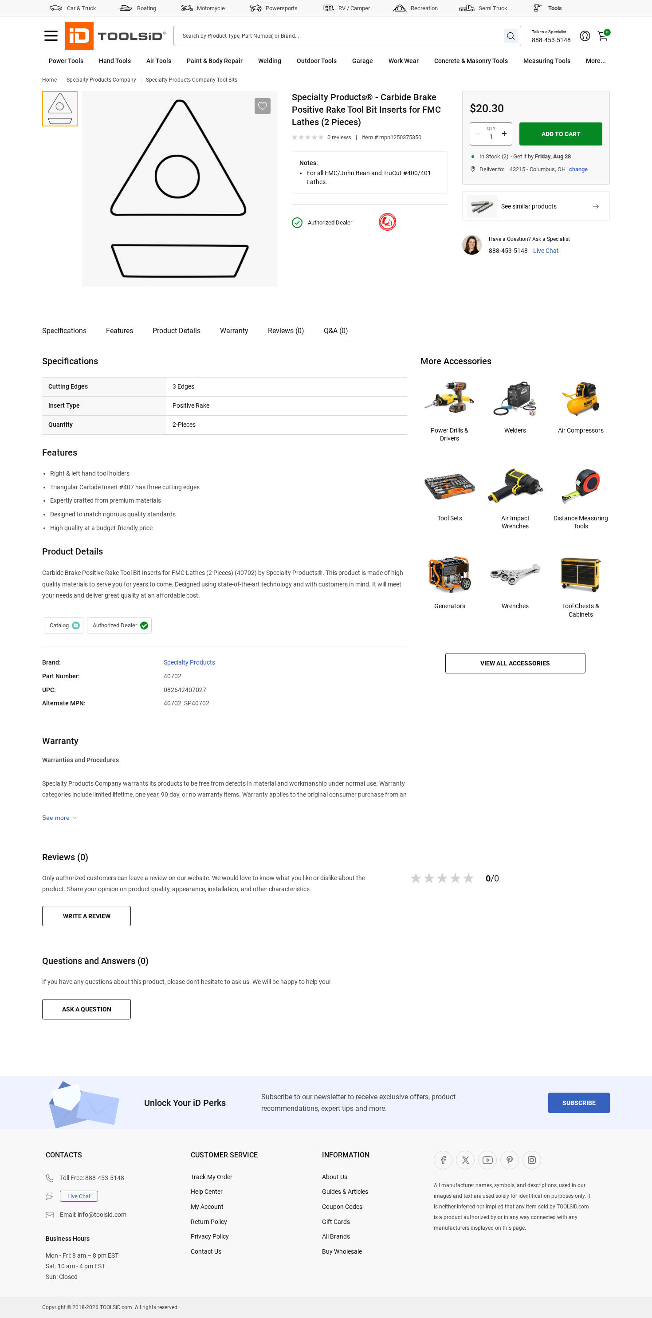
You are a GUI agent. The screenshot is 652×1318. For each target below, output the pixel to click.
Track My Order (211, 1176)
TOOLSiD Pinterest (509, 1160)
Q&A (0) (336, 331)
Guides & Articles (345, 1191)
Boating (146, 8)
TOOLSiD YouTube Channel (487, 1160)
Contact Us (206, 1251)
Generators (449, 606)
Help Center (207, 1191)
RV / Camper (354, 8)
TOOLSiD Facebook (443, 1160)
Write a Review (86, 916)
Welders (515, 430)
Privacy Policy (210, 1236)
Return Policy (209, 1221)
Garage (362, 60)
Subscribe (579, 1102)
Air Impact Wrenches (515, 522)
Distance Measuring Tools (581, 522)
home (49, 80)
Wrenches (515, 606)
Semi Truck (493, 8)
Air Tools (158, 60)
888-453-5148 (551, 39)
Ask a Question (86, 1009)
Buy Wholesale (342, 1251)
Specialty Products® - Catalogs (63, 625)
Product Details (176, 331)
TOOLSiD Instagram (531, 1160)
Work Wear (404, 60)
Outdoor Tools (317, 60)
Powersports (282, 8)
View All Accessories (515, 663)
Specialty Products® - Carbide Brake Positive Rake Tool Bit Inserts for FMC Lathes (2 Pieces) (60, 108)
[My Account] (585, 36)
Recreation (424, 8)
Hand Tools (115, 60)
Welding (269, 60)
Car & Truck (81, 8)
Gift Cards (336, 1221)
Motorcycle (211, 8)
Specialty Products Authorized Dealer (119, 625)
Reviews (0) (286, 331)
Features (119, 331)
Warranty (234, 331)
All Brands (336, 1236)
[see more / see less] (59, 817)
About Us (334, 1176)
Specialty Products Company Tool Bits (191, 80)
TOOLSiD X (465, 1160)
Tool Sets (449, 518)
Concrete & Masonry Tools (471, 60)
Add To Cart (561, 134)
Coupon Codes (342, 1206)
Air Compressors (581, 430)
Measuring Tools (546, 60)
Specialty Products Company (101, 80)
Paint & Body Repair (215, 60)
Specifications (64, 331)
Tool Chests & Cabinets (580, 610)
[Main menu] (51, 36)
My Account (207, 1206)
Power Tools (66, 60)
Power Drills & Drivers (449, 434)
